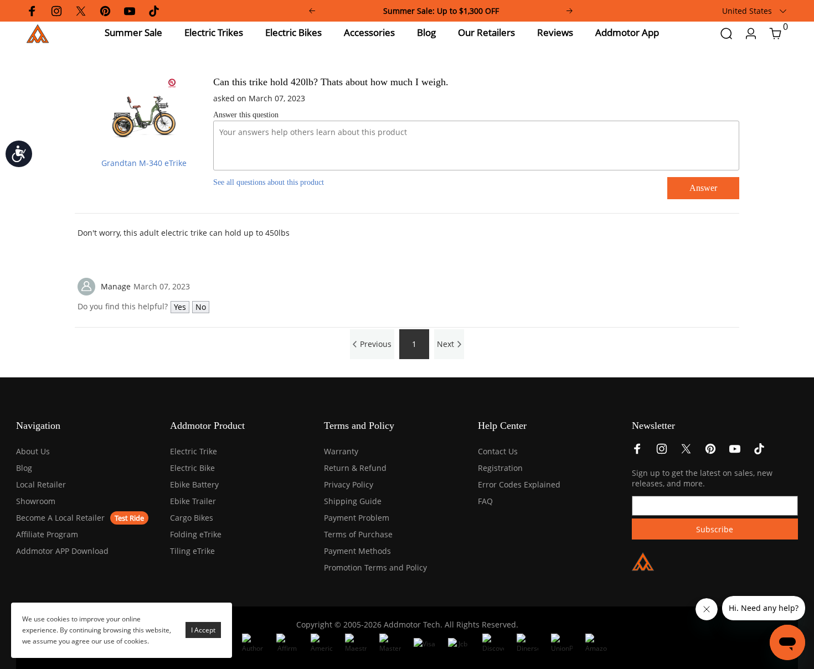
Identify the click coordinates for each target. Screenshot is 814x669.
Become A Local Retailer (60, 517)
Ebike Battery (194, 484)
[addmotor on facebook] (637, 452)
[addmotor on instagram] (661, 452)
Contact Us (498, 451)
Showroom (35, 501)
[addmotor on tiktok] (759, 452)
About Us (33, 451)
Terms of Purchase (358, 534)
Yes (180, 307)
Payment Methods (357, 551)
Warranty (341, 451)
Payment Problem (356, 517)
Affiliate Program (47, 534)
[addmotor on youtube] (734, 452)
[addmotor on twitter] (686, 452)
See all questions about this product (268, 182)
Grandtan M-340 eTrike (144, 163)
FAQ (485, 501)
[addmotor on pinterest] (710, 452)
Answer (703, 188)
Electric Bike (192, 468)
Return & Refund (355, 468)
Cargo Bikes (191, 517)
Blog (24, 468)
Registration (500, 468)
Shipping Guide (353, 501)
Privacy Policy (348, 484)
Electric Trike (193, 451)
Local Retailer (41, 484)
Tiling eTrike (192, 551)
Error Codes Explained (519, 484)
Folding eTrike (195, 534)
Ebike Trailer (193, 501)
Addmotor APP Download (62, 551)
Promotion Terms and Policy (375, 567)
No (200, 307)
